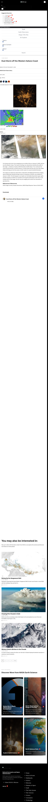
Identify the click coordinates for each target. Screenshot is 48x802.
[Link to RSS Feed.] (9, 82)
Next (15, 660)
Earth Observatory (23, 32)
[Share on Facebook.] (4, 82)
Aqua (36, 174)
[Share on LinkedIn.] (6, 82)
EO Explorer (23, 37)
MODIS (14, 174)
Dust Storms (3, 133)
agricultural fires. (6, 180)
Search (23, 52)
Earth (23, 29)
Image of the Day (23, 35)
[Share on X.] (1, 82)
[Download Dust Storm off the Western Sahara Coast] (43, 199)
